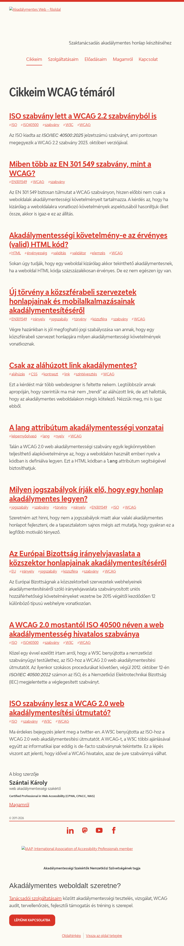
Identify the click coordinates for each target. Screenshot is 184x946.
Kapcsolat (148, 59)
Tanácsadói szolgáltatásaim (35, 898)
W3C (69, 124)
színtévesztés (86, 374)
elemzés (98, 253)
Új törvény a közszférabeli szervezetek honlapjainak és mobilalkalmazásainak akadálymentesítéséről (72, 301)
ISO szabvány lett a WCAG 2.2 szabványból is (83, 115)
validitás (59, 253)
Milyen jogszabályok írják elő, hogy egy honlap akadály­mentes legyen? (86, 494)
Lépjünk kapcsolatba (32, 920)
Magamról (123, 59)
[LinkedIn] (70, 830)
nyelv (60, 436)
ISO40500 (31, 124)
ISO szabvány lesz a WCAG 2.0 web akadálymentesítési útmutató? (66, 708)
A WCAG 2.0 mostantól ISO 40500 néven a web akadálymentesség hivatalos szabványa (86, 629)
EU (13, 571)
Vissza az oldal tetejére (104, 935)
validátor (79, 253)
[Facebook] (113, 830)
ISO (14, 124)
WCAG (85, 124)
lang (46, 436)
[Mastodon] (84, 830)
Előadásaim (96, 59)
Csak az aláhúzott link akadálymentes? (73, 365)
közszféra (99, 319)
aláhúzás (18, 374)
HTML (16, 253)
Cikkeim (34, 59)
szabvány (52, 124)
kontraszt (51, 374)
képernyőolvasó (24, 436)
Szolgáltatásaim (63, 59)
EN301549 (19, 181)
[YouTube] (99, 830)
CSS (34, 374)
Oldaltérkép (71, 935)
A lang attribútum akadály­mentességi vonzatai (86, 427)
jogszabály (59, 319)
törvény (80, 319)
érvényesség (37, 253)
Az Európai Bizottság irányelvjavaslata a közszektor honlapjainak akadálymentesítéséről (87, 558)
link (67, 374)
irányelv (39, 319)
